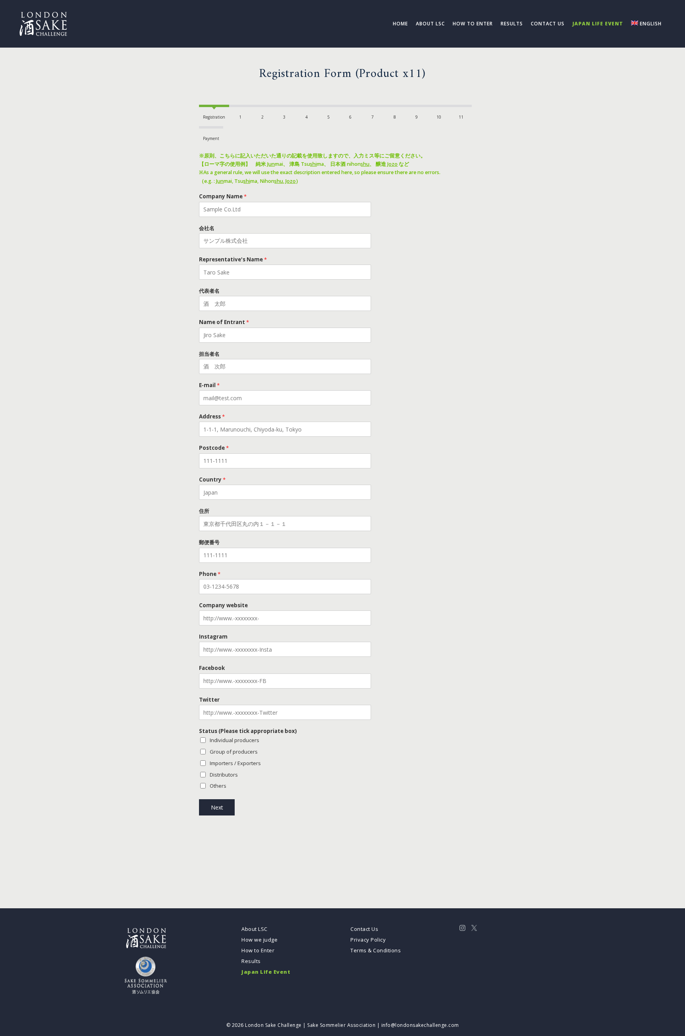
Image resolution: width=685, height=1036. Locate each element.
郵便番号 (209, 542)
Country (212, 479)
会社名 (206, 228)
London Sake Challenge (273, 1025)
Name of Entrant (224, 322)
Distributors (224, 774)
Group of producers (234, 751)
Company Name (223, 196)
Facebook (212, 668)
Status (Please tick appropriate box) (248, 731)
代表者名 (209, 291)
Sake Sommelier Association (341, 1025)
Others (218, 785)
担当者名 (209, 354)
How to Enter (257, 950)
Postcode (214, 448)
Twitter (209, 699)
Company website (223, 605)
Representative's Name (233, 259)
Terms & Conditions (375, 950)
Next (217, 807)
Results (251, 961)
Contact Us (364, 928)
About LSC (254, 928)
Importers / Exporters (235, 763)
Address (212, 416)
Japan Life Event (265, 971)
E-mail (209, 385)
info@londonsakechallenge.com (420, 1025)
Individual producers (234, 740)
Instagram (213, 636)
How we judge (259, 939)
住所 (204, 511)
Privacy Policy (368, 939)
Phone (209, 574)
